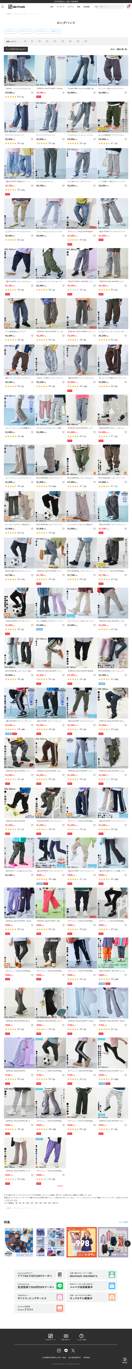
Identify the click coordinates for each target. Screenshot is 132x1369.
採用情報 (87, 1357)
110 (47, 41)
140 (70, 41)
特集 (78, 7)
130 (62, 41)
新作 (51, 7)
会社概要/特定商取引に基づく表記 (54, 1357)
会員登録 (86, 7)
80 (25, 41)
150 (78, 41)
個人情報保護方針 (75, 1357)
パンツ (24, 14)
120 (54, 41)
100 (39, 41)
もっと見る (123, 1222)
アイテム (17, 14)
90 (32, 41)
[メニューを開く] (4, 6)
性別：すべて (11, 41)
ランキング (60, 7)
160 (85, 41)
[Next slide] (127, 1243)
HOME (8, 14)
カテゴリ (71, 7)
